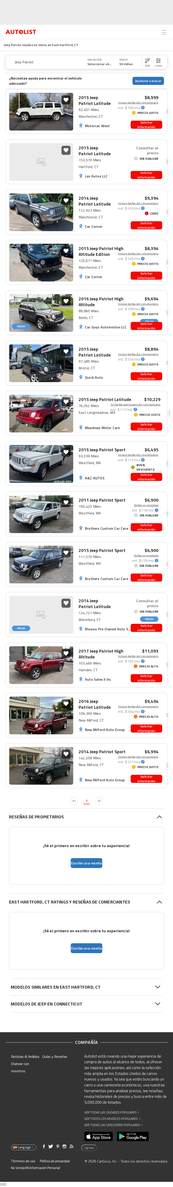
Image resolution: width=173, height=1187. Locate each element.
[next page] (99, 801)
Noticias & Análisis (25, 1056)
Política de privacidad (55, 1161)
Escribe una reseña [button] (86, 863)
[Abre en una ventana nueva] (98, 1136)
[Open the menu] (164, 32)
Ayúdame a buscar (148, 80)
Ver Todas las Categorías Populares (113, 1125)
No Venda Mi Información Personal (35, 1167)
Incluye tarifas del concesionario (138, 102)
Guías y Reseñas (54, 1056)
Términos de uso (23, 1161)
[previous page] (74, 801)
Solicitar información (146, 125)
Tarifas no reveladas (146, 505)
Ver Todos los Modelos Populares (112, 1118)
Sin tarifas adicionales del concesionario (135, 404)
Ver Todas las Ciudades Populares (111, 1112)
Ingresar (89, 1147)
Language (24, 1147)
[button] (147, 62)
